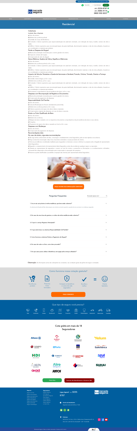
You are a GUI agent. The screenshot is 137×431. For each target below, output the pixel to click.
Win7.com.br (63, 429)
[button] (49, 18)
